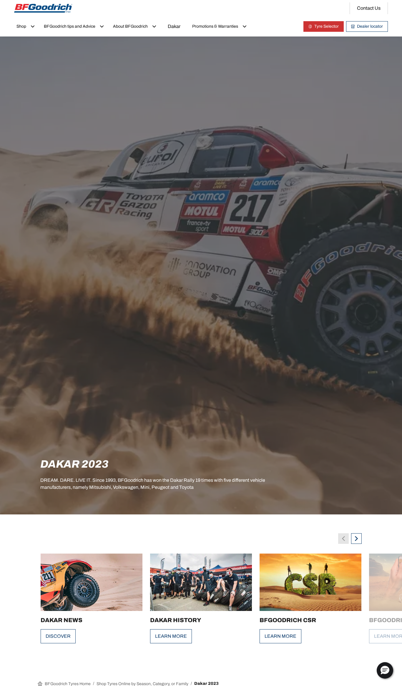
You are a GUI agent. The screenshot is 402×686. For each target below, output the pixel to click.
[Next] (356, 538)
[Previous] (343, 538)
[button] (385, 670)
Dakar (174, 26)
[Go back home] (43, 8)
